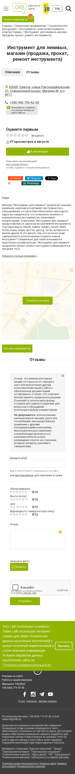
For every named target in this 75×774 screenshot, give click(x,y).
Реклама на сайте (12, 676)
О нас (21, 701)
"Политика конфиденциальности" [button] (27, 665)
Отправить (25, 601)
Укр (57, 8)
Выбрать (20, 566)
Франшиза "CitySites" (14, 684)
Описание (12, 72)
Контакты (31, 701)
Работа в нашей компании (17, 680)
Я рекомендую (39, 151)
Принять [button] (64, 645)
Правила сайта (47, 763)
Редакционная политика (31, 766)
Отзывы (32, 72)
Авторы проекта (48, 701)
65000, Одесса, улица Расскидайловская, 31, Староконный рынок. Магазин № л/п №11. (37, 91)
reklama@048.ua (11, 719)
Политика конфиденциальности (20, 763)
